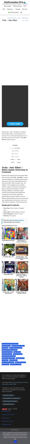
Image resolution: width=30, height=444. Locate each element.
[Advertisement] (15, 39)
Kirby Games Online (7, 352)
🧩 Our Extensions (13, 12)
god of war (5, 348)
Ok (15, 441)
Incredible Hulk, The (8, 256)
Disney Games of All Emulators (10, 343)
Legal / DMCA (12, 384)
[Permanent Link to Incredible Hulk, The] (8, 250)
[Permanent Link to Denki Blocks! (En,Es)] (8, 233)
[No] (28, 437)
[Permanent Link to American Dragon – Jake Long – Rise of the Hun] (21, 267)
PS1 (4, 9)
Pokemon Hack (17, 6)
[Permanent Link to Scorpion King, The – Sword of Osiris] (21, 285)
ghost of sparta (6, 345)
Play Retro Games (8, 395)
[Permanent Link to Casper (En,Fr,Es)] (8, 267)
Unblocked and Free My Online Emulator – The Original (15, 4)
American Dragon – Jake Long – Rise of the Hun (21, 276)
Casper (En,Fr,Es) (8, 274)
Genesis (18, 9)
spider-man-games (20, 362)
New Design (7, 6)
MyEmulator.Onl (11, 18)
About (10, 382)
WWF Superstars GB (6, 424)
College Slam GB (5, 418)
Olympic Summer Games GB (8, 414)
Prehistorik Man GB (6, 411)
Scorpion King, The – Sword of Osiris (21, 292)
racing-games (13, 360)
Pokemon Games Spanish (8, 356)
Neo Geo (24, 9)
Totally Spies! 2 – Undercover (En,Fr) (22, 241)
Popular (4, 409)
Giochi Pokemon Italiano (18, 345)
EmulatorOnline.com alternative (11, 398)
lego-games (17, 352)
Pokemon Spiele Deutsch (8, 358)
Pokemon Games (17, 354)
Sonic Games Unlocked (8, 362)
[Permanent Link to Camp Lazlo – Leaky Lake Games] (8, 285)
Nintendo (9, 9)
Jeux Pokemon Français (16, 348)
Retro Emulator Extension (10, 401)
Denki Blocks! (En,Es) (8, 240)
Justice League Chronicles (7, 421)
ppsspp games (20, 358)
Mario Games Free (7, 354)
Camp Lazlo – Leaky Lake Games (8, 292)
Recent (10, 409)
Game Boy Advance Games (16, 220)
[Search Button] (21, 12)
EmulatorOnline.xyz (8, 404)
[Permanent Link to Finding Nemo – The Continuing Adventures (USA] (21, 250)
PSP (25, 6)
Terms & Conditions (17, 382)
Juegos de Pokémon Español (9, 350)
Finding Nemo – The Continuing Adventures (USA (21, 258)
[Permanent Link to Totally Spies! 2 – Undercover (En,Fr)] (21, 233)
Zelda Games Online (15, 364)
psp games (5, 360)
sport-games (5, 364)
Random (15, 409)
